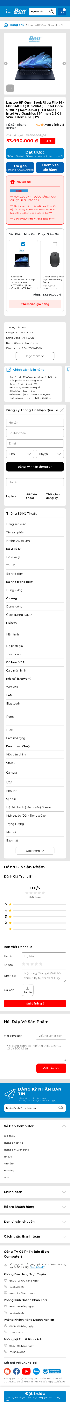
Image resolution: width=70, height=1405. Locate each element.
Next (64, 64)
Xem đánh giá (54, 124)
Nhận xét (10, 975)
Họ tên (8, 956)
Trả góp (20, 167)
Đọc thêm (33, 356)
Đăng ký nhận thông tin (35, 466)
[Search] (51, 11)
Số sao (8, 965)
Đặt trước (33, 1396)
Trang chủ (16, 25)
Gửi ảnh (9, 990)
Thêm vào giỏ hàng (35, 304)
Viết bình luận (13, 1035)
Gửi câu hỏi (51, 1068)
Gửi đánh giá (35, 1003)
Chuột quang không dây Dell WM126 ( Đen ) (54, 279)
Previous (6, 64)
